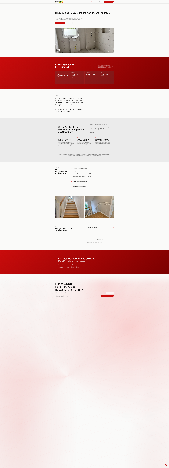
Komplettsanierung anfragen (107, 295)
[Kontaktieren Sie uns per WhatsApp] (166, 465)
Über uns (97, 1)
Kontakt (100, 1)
